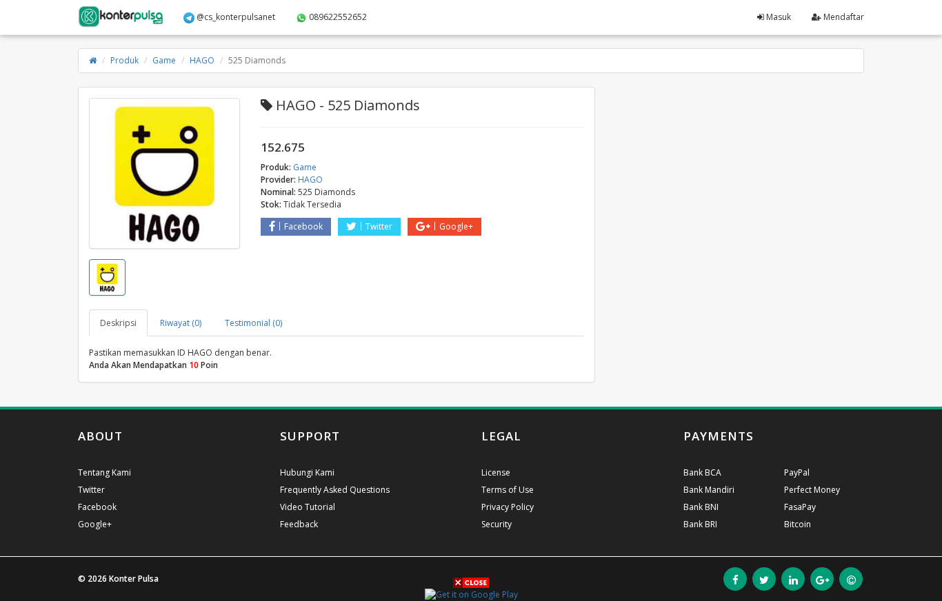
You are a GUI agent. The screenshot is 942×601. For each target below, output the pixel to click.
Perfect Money (812, 490)
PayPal (797, 472)
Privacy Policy (507, 507)
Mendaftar (842, 17)
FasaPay (800, 507)
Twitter (378, 226)
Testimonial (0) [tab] (253, 323)
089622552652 (337, 17)
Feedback (299, 524)
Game (164, 60)
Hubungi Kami (307, 472)
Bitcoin (797, 524)
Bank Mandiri (708, 490)
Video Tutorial (307, 507)
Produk (124, 60)
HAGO (202, 60)
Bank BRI (700, 524)
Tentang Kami (104, 472)
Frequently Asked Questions (335, 490)
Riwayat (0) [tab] (180, 323)
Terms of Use (507, 490)
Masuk (777, 17)
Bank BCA (702, 472)
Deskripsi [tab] (118, 323)
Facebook (303, 226)
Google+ (456, 226)
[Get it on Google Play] (471, 594)
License (495, 472)
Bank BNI (701, 507)
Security (496, 524)
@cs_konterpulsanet (234, 17)
